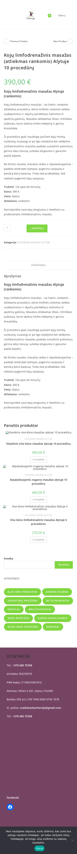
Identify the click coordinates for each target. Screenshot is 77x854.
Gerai (39, 848)
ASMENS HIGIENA (57, 591)
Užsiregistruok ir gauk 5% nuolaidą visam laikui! (30, 6)
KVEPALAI (14, 609)
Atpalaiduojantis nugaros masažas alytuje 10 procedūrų (38, 481)
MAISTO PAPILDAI (40, 609)
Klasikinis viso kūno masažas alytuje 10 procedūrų (38, 443)
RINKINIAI (53, 626)
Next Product (60, 41)
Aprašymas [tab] (38, 265)
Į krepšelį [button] (38, 459)
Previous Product (19, 41)
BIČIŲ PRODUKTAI (57, 600)
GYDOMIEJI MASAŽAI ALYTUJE (33, 242)
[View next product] (70, 41)
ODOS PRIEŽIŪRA (18, 618)
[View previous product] (6, 41)
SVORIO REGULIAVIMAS (53, 618)
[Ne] (72, 840)
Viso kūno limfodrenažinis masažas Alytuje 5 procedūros (38, 522)
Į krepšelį (37, 228)
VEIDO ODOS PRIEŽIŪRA (23, 626)
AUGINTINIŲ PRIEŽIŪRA (23, 600)
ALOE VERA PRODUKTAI (22, 591)
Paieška (8, 558)
